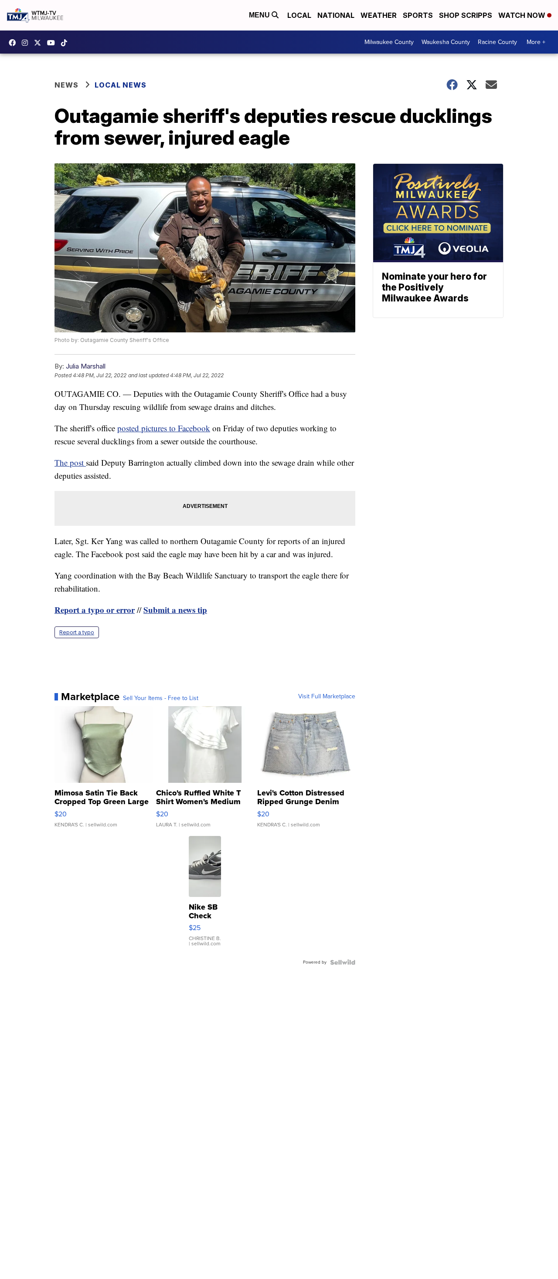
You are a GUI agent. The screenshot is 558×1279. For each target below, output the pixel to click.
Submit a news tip (175, 610)
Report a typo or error (94, 610)
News (66, 85)
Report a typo (76, 632)
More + (536, 42)
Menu (260, 15)
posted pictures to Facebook (163, 428)
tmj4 (14, 42)
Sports (418, 15)
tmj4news (27, 42)
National (335, 15)
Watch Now (522, 15)
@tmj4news (66, 42)
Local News (120, 85)
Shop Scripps (465, 15)
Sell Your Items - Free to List (160, 698)
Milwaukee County (389, 42)
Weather (379, 15)
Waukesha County (446, 42)
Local (299, 15)
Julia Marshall (85, 366)
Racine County (497, 42)
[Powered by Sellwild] (342, 962)
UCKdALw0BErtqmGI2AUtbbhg (53, 42)
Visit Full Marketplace (326, 697)
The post (70, 462)
